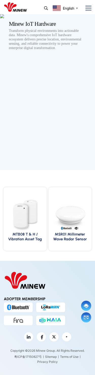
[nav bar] (86, 8)
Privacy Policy (47, 362)
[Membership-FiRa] (18, 320)
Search (46, 8)
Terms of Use (69, 357)
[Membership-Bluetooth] (18, 307)
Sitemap (51, 357)
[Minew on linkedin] (28, 336)
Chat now (86, 306)
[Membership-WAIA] (50, 320)
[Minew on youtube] (66, 336)
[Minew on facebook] (41, 336)
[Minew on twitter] (53, 336)
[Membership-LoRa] (50, 307)
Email (86, 317)
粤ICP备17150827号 (28, 357)
